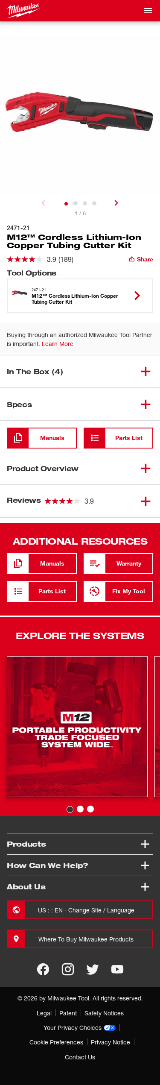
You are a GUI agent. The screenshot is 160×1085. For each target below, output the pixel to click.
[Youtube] (117, 969)
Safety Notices (104, 1013)
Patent (68, 1013)
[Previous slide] (43, 203)
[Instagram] (68, 969)
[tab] (66, 204)
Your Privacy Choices (73, 1027)
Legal (44, 1013)
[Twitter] (92, 969)
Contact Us (80, 1057)
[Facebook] (43, 969)
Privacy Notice (110, 1042)
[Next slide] (116, 203)
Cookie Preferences (56, 1042)
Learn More (57, 343)
